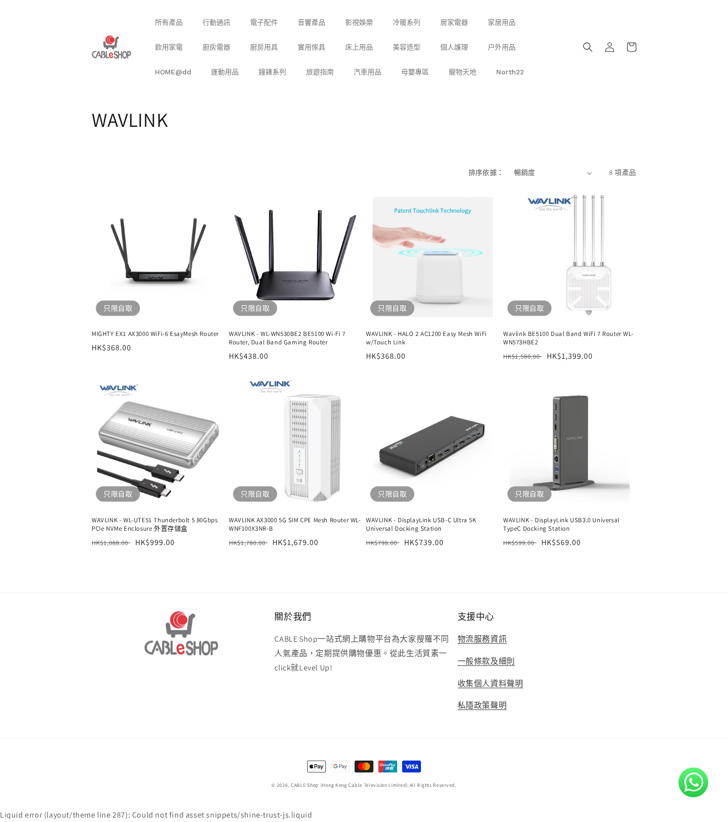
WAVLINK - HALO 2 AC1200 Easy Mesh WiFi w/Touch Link (426, 338)
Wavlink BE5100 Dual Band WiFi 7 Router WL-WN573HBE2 (568, 338)
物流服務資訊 (482, 639)
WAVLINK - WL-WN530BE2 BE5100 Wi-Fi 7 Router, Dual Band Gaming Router (287, 338)
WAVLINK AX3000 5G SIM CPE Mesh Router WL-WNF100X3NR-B (295, 524)
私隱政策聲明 (482, 705)
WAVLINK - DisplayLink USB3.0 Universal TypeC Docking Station (561, 524)
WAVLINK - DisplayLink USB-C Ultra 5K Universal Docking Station (421, 524)
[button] (588, 47)
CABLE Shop (305, 785)
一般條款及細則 (486, 661)
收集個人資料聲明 (490, 683)
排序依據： (486, 172)
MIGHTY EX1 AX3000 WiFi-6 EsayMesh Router (155, 334)
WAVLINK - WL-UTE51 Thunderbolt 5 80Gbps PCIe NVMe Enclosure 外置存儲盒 (154, 524)
